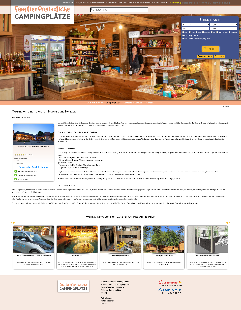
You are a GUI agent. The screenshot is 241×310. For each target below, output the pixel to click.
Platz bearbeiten (107, 301)
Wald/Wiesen (223, 32)
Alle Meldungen (95, 103)
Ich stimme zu (174, 3)
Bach (186, 32)
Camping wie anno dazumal (164, 255)
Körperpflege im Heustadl (120, 255)
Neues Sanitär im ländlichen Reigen (207, 255)
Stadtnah (234, 32)
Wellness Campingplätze (111, 290)
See (214, 32)
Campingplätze (113, 103)
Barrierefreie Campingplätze (112, 287)
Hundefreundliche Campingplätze (115, 282)
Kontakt (45, 167)
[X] (181, 3)
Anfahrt (35, 167)
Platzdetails (24, 167)
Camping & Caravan (133, 103)
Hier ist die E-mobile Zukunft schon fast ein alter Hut (34, 255)
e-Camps (104, 293)
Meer (199, 32)
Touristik (149, 103)
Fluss (193, 32)
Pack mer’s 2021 (77, 255)
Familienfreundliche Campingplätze (197, 39)
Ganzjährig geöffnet (191, 35)
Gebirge (207, 32)
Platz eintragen (107, 298)
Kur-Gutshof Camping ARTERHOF (33, 146)
